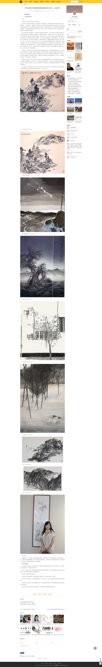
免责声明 (59, 663)
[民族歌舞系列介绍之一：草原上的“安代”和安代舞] (70, 100)
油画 (45, 570)
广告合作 (54, 663)
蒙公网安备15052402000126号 (62, 665)
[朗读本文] (21, 15)
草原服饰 (53, 1)
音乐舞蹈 (58, 1)
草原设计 (30, 1)
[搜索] (77, 1)
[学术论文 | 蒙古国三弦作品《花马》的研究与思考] (78, 117)
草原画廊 (42, 1)
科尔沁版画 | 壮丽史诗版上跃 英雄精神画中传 (76, 81)
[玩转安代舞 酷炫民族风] (78, 109)
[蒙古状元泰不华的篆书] (78, 56)
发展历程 (50, 663)
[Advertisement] (42, 120)
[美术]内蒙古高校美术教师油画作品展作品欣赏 (57, 609)
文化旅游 (36, 1)
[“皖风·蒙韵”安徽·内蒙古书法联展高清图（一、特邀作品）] (78, 46)
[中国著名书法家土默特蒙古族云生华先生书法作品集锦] (78, 66)
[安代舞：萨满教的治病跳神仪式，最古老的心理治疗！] (78, 100)
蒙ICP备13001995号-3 (51, 665)
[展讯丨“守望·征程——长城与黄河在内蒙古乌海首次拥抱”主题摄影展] (70, 46)
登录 (79, 1)
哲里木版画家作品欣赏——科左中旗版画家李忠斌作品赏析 (78, 78)
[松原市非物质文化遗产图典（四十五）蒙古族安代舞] (70, 109)
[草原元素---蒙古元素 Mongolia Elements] (19, 4)
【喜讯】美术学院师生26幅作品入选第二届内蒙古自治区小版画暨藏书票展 (81, 86)
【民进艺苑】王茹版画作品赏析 (73, 79)
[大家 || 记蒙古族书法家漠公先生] (70, 66)
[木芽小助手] (95, 648)
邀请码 (42, 663)
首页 (26, 1)
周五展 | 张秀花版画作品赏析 (73, 88)
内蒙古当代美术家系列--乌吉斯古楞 (29, 609)
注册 (82, 1)
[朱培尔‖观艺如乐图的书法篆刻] (70, 56)
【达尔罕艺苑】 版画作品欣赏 (73, 83)
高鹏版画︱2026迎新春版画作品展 (74, 91)
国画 (32, 23)
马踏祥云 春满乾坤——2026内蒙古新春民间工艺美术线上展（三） (79, 93)
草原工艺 (47, 1)
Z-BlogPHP (41, 665)
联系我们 (46, 663)
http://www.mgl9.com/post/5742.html (30, 604)
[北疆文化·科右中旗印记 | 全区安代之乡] (70, 117)
